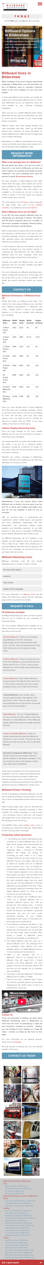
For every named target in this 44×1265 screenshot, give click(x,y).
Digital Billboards (9, 714)
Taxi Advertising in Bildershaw (16, 1240)
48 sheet (24, 202)
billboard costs (29, 594)
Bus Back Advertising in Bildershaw (18, 1252)
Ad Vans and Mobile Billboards (15, 733)
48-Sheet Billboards (10, 637)
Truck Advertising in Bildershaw (17, 1245)
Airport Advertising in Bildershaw (17, 1228)
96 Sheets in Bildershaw (14, 1193)
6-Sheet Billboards (10, 678)
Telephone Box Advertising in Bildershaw (20, 1218)
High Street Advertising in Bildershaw (19, 1206)
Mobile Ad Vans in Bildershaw (16, 1248)
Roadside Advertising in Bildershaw (18, 1216)
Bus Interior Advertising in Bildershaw (19, 1255)
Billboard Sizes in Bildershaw (16, 1186)
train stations (32, 208)
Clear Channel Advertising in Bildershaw (20, 1201)
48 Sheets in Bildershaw (14, 1191)
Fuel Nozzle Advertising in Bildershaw (19, 1257)
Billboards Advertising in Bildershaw (17, 1181)
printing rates (29, 825)
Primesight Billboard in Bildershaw (18, 1203)
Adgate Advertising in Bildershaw (17, 1235)
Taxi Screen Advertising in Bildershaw (19, 1250)
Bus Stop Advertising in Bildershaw (18, 1211)
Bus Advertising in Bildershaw (16, 1243)
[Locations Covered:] (2, 4)
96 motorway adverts (24, 176)
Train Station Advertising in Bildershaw (20, 1225)
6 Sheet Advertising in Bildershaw (18, 1188)
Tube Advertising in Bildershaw (17, 1213)
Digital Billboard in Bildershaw (16, 1220)
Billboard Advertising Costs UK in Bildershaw (20, 1196)
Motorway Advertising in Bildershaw (18, 1223)
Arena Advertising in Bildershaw (17, 1230)
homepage (16, 1042)
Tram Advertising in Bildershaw (17, 1233)
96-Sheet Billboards (10, 659)
